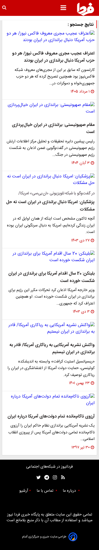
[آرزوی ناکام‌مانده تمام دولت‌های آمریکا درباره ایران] (49, 400)
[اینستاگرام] (53, 477)
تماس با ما (45, 491)
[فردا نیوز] (85, 9)
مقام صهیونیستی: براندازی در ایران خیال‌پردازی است (53, 128)
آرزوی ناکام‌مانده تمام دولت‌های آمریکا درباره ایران (51, 416)
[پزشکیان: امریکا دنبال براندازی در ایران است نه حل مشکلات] (49, 179)
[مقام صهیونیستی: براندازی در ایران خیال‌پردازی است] (49, 108)
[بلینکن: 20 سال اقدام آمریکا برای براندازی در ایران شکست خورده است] (49, 257)
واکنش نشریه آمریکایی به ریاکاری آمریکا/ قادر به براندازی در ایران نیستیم (52, 348)
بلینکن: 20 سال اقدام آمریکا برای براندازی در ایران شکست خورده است (51, 277)
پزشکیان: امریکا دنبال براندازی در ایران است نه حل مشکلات (50, 205)
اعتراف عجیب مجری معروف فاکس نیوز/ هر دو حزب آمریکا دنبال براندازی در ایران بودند (53, 57)
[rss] (61, 477)
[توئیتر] (37, 477)
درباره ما (70, 491)
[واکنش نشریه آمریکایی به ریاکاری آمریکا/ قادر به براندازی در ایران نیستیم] (49, 328)
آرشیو (23, 491)
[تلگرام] (45, 477)
